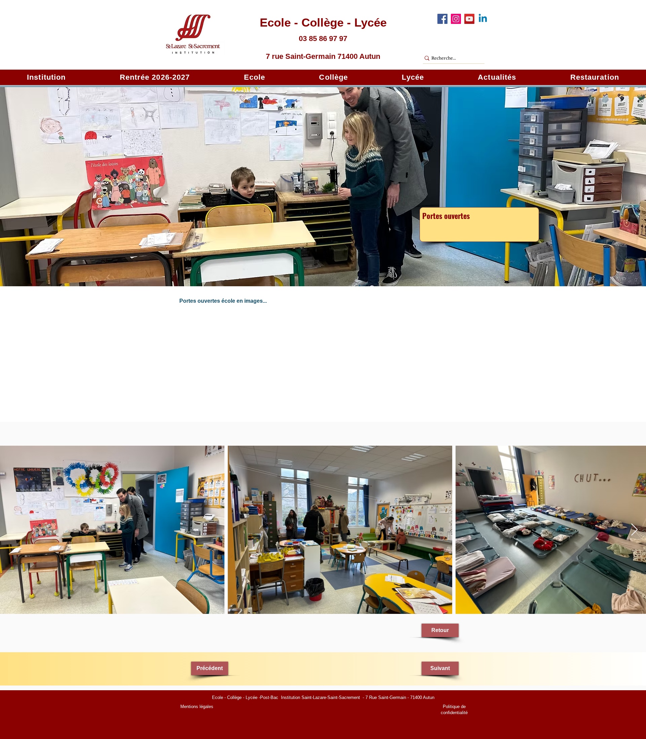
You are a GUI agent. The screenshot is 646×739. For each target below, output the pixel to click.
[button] (46, 77)
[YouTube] (469, 19)
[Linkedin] (483, 19)
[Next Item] (634, 530)
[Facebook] (442, 19)
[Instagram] (456, 19)
